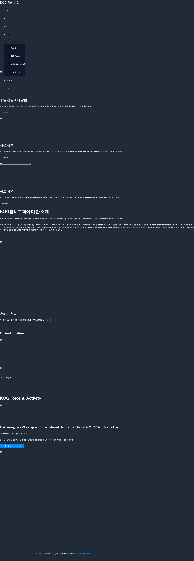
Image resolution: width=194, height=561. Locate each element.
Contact (7, 88)
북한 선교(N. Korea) (18, 64)
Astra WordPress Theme (82, 554)
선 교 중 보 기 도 (16, 72)
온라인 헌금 (8, 80)
